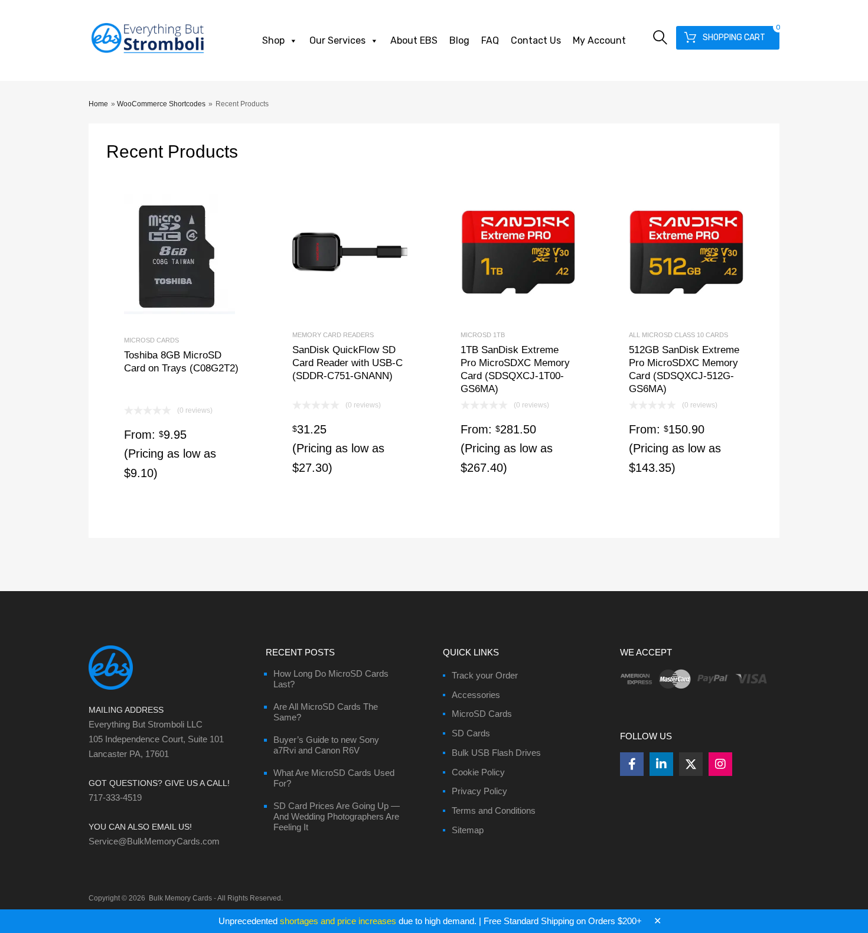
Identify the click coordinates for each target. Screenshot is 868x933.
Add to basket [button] (350, 340)
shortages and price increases (338, 921)
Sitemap (468, 830)
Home (98, 104)
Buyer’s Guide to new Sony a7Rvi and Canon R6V (326, 745)
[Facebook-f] (632, 764)
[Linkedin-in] (661, 764)
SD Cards (471, 733)
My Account (599, 40)
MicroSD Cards (482, 714)
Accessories (476, 695)
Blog (459, 40)
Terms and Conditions (494, 810)
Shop (273, 40)
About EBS (414, 40)
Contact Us (536, 40)
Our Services (337, 40)
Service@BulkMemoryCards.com (154, 841)
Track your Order (485, 675)
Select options (182, 345)
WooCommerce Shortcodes (161, 104)
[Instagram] (720, 764)
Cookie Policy (478, 772)
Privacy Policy (479, 791)
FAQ (490, 40)
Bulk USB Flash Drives (496, 753)
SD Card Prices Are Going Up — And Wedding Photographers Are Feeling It (336, 816)
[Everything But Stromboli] (148, 54)
